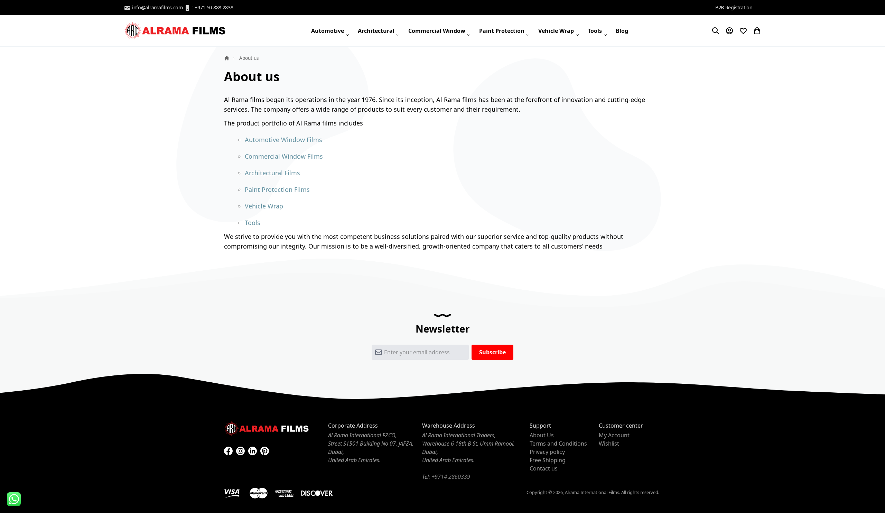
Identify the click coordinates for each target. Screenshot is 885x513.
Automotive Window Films (283, 140)
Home (227, 58)
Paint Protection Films (277, 189)
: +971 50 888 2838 (212, 7)
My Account (614, 435)
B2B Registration (734, 7)
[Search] (715, 31)
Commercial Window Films (284, 156)
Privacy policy (547, 452)
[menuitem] (330, 30)
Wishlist (609, 443)
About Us (542, 435)
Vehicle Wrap (264, 206)
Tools (252, 222)
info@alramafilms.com (157, 7)
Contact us (544, 468)
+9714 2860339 (450, 477)
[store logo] (175, 30)
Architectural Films (272, 173)
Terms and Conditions (558, 443)
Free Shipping (548, 460)
